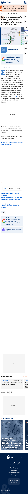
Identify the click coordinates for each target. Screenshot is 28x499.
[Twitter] (26, 33)
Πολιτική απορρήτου (14, 472)
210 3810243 (13, 482)
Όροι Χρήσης (14, 468)
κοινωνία (8, 418)
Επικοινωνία (14, 470)
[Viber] (26, 43)
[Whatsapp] (26, 48)
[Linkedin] (26, 38)
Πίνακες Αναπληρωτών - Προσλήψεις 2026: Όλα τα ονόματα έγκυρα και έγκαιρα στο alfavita (11, 199)
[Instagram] (14, 463)
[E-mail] (26, 53)
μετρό (3, 212)
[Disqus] (14, 257)
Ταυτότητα (14, 475)
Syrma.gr (14, 96)
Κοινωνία (3, 13)
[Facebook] (26, 28)
